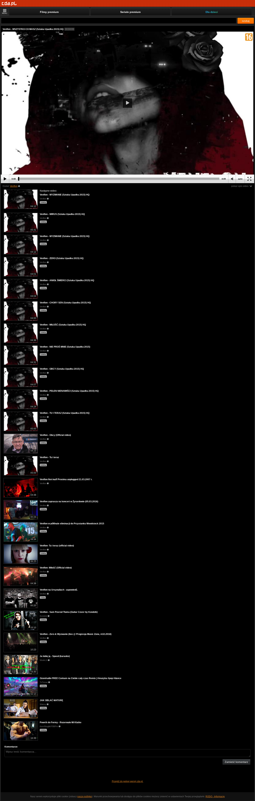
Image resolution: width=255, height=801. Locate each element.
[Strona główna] (9, 3)
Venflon (14, 186)
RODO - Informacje (215, 796)
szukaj (245, 20)
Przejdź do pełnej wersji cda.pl (127, 781)
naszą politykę (84, 796)
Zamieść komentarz (236, 761)
